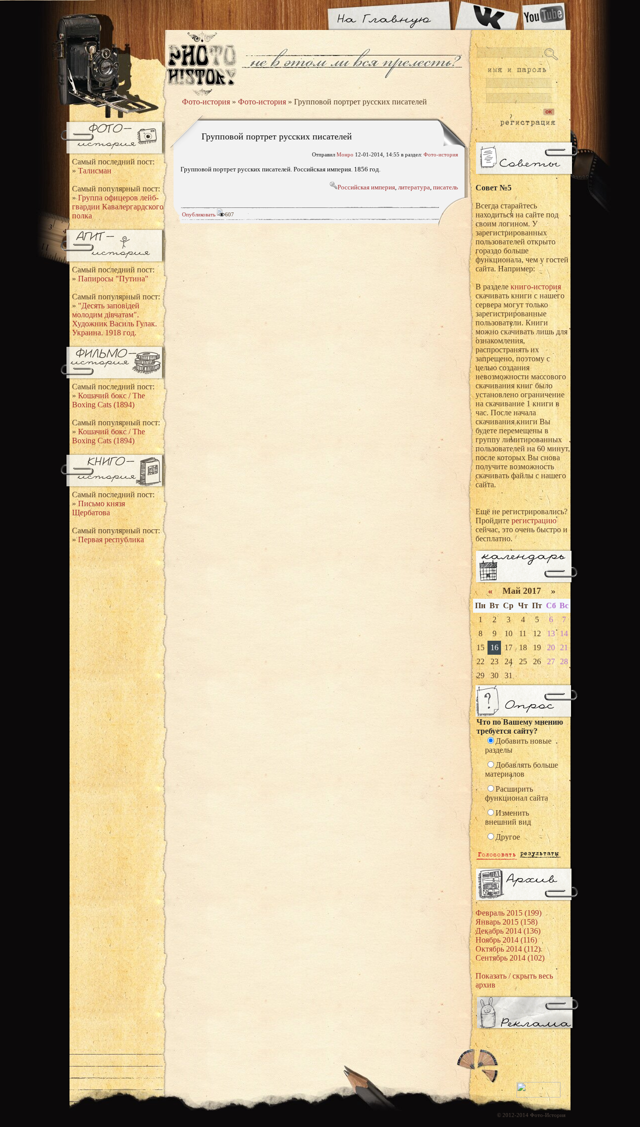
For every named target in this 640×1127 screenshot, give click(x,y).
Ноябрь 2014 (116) (506, 940)
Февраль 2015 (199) (509, 913)
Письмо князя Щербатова (98, 508)
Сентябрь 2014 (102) (510, 958)
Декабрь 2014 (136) (508, 931)
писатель (445, 187)
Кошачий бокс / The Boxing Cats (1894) (108, 400)
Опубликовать (199, 214)
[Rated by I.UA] (538, 1096)
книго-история (535, 286)
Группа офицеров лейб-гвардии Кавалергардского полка (118, 206)
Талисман (95, 170)
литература (414, 187)
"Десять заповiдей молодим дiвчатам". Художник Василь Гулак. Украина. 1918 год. (114, 319)
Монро (345, 154)
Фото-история (206, 101)
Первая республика (111, 539)
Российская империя (366, 187)
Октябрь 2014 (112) (508, 949)
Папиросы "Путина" (113, 278)
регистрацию (534, 520)
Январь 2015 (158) (507, 922)
